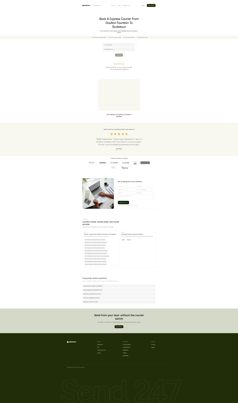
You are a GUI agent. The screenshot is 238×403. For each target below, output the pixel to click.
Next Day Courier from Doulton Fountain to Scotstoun (95, 258)
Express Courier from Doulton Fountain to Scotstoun (95, 245)
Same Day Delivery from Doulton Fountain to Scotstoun (96, 253)
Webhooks (125, 350)
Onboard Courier (101, 350)
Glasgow (129, 239)
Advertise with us (126, 5)
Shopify (125, 353)
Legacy (153, 347)
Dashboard (100, 344)
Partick (123, 239)
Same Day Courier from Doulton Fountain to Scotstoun (95, 242)
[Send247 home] (86, 5)
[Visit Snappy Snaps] (135, 162)
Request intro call (123, 202)
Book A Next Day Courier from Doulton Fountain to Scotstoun (97, 256)
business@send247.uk (96, 5)
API (98, 347)
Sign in (143, 5)
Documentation (127, 344)
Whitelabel (125, 355)
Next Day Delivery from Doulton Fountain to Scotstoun (95, 261)
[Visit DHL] (102, 163)
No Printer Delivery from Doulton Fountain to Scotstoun (95, 264)
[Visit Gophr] (126, 163)
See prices (119, 55)
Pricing (99, 353)
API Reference (126, 347)
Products (113, 5)
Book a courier (151, 5)
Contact (153, 344)
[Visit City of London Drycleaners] (145, 162)
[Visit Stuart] (114, 163)
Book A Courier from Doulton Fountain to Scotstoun (95, 239)
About (119, 5)
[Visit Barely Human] (124, 167)
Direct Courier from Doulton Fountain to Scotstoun (95, 247)
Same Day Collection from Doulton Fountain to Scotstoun (96, 250)
